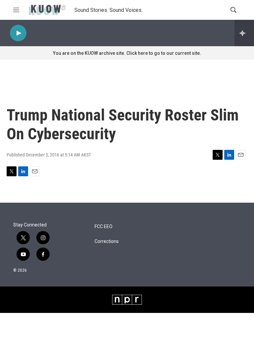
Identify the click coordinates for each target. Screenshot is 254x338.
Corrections (107, 241)
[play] (18, 33)
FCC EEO (103, 226)
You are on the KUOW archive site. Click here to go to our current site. (127, 53)
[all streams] (244, 33)
